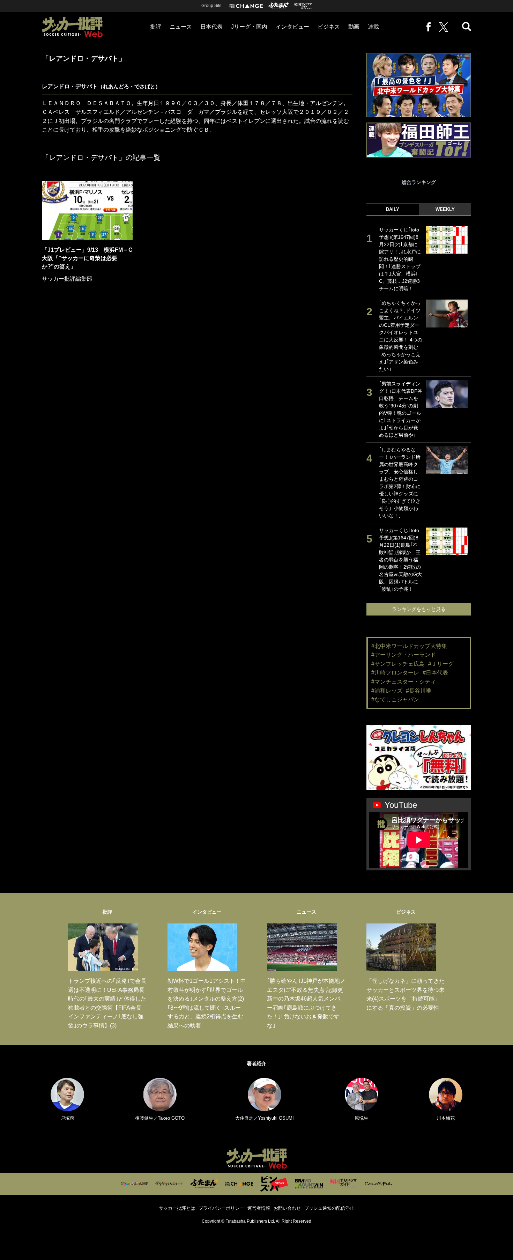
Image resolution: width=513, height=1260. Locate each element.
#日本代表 (435, 673)
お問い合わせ (287, 1208)
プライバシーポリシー (221, 1208)
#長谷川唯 (418, 691)
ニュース (181, 27)
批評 (155, 27)
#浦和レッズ (386, 691)
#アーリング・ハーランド (403, 655)
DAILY (392, 209)
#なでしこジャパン (395, 699)
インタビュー (292, 27)
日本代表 (211, 27)
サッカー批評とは (177, 1208)
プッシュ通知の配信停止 (329, 1208)
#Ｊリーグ (441, 664)
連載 (373, 27)
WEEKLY (445, 209)
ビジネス (329, 27)
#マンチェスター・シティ (403, 682)
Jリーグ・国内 (249, 27)
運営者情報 (258, 1208)
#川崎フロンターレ (395, 673)
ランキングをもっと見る (419, 609)
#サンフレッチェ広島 (398, 664)
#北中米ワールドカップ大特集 (409, 646)
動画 (353, 27)
